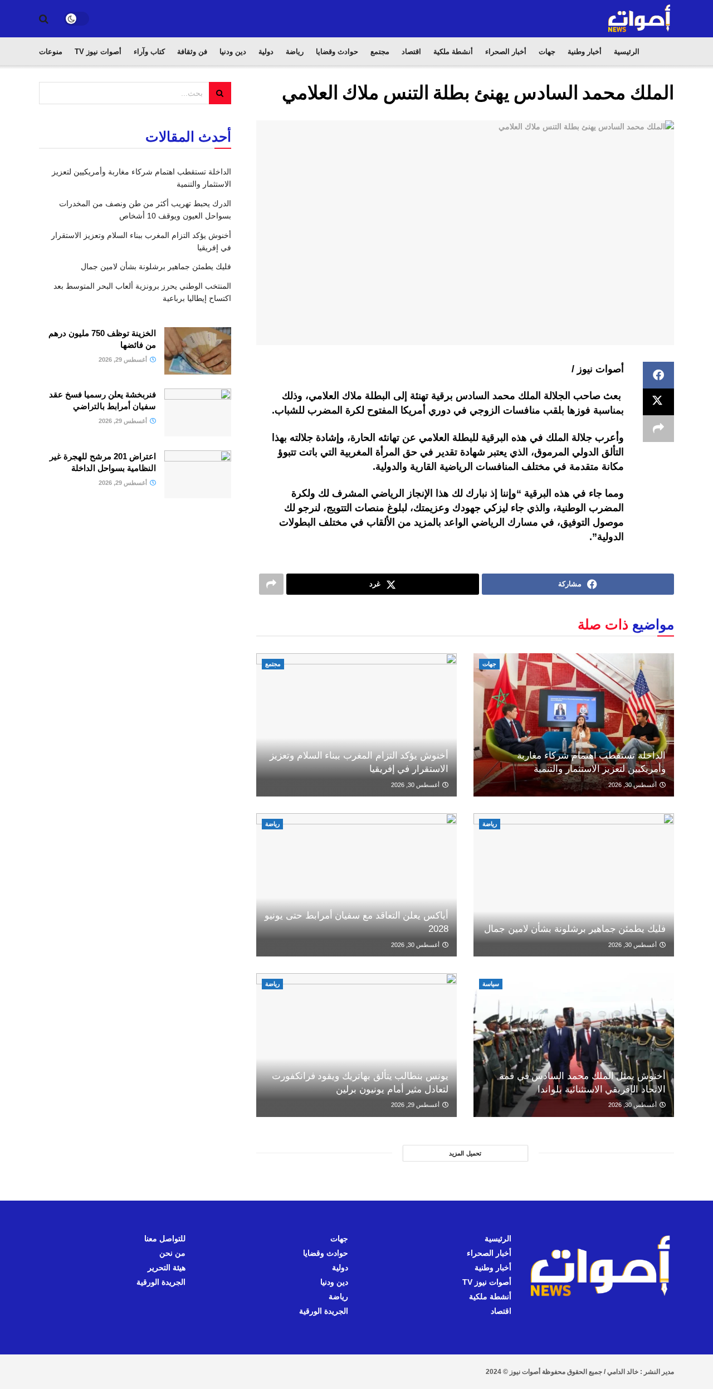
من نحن (172, 1253)
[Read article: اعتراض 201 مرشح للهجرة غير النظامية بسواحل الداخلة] (197, 474)
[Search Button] (43, 19)
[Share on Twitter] (658, 401)
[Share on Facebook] (658, 375)
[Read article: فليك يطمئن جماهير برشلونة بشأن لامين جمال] (573, 884)
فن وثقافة (192, 51)
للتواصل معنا (164, 1238)
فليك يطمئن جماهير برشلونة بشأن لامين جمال (575, 929)
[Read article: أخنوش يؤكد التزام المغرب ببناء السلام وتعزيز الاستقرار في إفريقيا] (356, 725)
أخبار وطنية (585, 51)
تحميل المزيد (465, 1153)
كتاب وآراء (149, 51)
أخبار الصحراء (505, 51)
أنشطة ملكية (453, 51)
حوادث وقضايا (337, 51)
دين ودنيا (232, 51)
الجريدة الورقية (323, 1311)
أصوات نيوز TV (98, 51)
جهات (547, 51)
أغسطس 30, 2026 (633, 784)
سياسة (490, 983)
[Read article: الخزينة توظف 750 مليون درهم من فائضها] (197, 351)
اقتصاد (411, 51)
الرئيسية (626, 51)
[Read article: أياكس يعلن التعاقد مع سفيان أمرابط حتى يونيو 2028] (356, 884)
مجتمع (379, 51)
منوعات (50, 51)
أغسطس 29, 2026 (416, 1104)
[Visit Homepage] (640, 19)
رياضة (295, 51)
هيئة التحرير (166, 1267)
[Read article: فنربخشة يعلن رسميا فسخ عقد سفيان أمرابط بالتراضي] (197, 412)
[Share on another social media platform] (658, 428)
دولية (266, 51)
